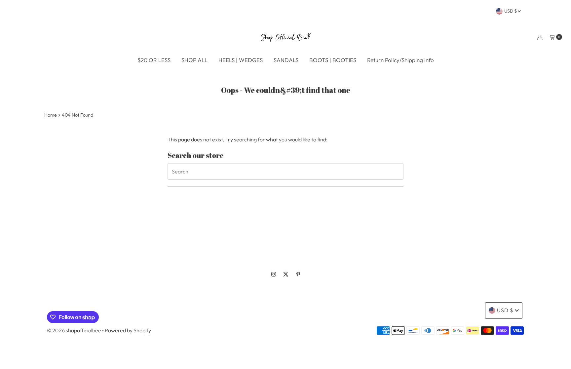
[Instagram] (273, 274)
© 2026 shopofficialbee (74, 330)
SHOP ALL (194, 59)
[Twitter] (285, 274)
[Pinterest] (298, 274)
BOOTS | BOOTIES (332, 59)
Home (50, 115)
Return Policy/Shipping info (400, 59)
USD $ (511, 11)
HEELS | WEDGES (240, 59)
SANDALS (286, 59)
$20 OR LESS (154, 59)
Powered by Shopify (128, 330)
